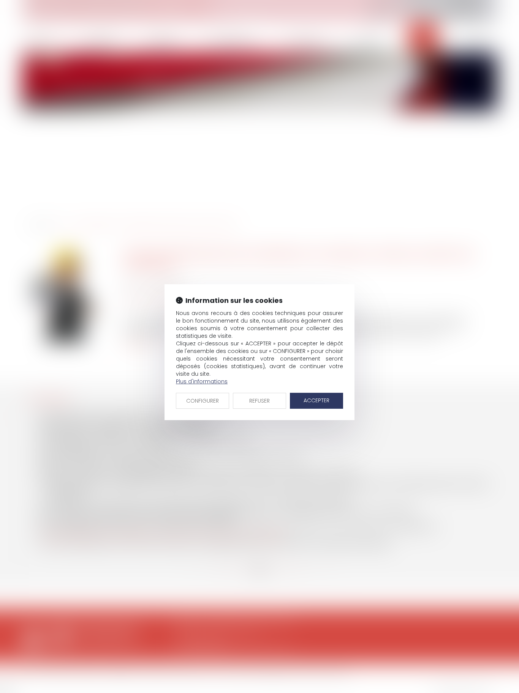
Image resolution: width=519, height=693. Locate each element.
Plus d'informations (202, 381)
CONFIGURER (202, 401)
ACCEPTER (316, 400)
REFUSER (259, 401)
